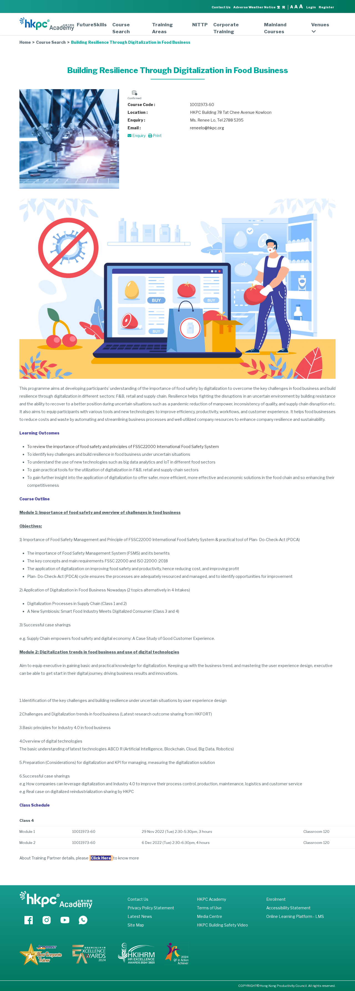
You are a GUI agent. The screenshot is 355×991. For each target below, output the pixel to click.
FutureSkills (92, 24)
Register (326, 7)
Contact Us (221, 7)
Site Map (136, 925)
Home (25, 42)
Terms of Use (209, 907)
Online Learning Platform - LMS (295, 916)
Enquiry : (136, 120)
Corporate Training (226, 28)
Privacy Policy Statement (151, 907)
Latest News (140, 916)
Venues (320, 24)
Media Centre (209, 916)
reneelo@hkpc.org (207, 127)
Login (311, 7)
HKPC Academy (211, 899)
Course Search (121, 28)
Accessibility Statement (288, 907)
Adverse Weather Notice (254, 7)
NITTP (200, 24)
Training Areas (162, 28)
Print (157, 135)
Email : (134, 127)
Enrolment (276, 899)
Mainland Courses (275, 28)
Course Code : (141, 104)
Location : (138, 112)
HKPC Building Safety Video (222, 925)
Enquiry (138, 135)
